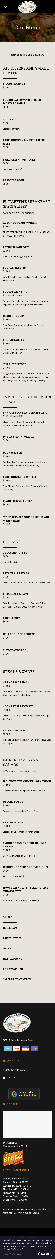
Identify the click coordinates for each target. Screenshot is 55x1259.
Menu (50, 7)
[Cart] (5, 7)
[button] (24, 1094)
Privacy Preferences (12, 1254)
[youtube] (4, 1078)
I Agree (45, 1254)
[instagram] (14, 1078)
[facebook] (9, 1078)
